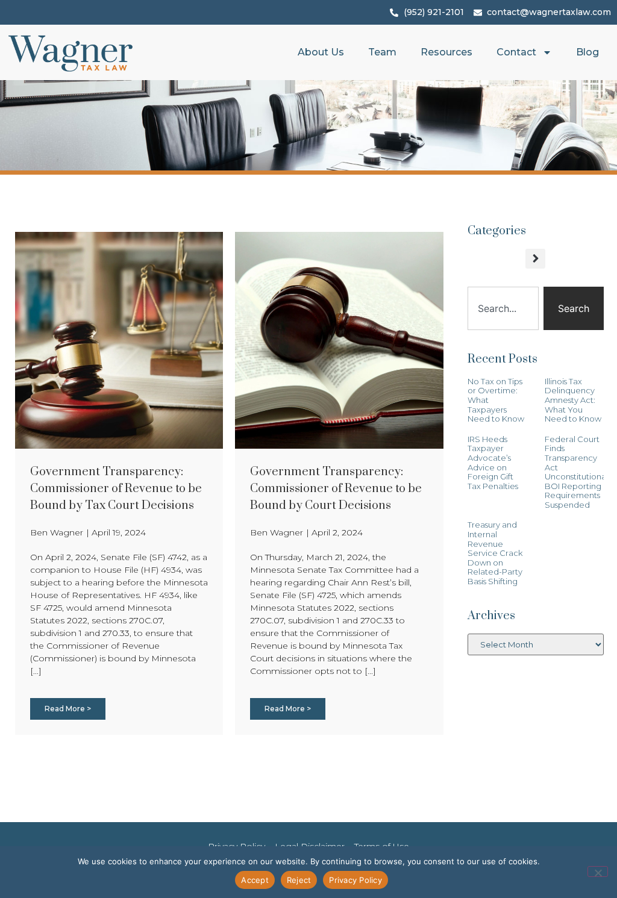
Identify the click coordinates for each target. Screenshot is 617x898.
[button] (535, 259)
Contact (516, 52)
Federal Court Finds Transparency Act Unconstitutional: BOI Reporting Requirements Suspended (577, 472)
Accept (255, 880)
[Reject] (597, 871)
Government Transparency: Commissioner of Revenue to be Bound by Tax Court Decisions (116, 488)
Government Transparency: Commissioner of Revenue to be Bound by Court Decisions (336, 488)
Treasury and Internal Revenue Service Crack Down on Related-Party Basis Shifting (495, 553)
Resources (446, 52)
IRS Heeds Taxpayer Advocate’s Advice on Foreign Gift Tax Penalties (493, 462)
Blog (587, 52)
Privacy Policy (355, 880)
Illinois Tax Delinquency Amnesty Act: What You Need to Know (573, 399)
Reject (299, 880)
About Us (321, 52)
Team (382, 52)
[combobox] (503, 308)
